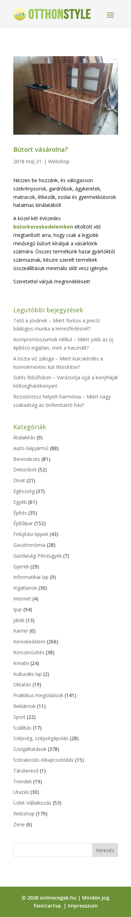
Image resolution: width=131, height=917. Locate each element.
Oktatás (22, 684)
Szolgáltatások (29, 749)
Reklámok (24, 706)
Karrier (20, 630)
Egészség (24, 491)
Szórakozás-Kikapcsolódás (43, 759)
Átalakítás (24, 437)
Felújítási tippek (30, 534)
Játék (18, 620)
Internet (22, 598)
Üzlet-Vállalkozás (32, 802)
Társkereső (25, 770)
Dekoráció (25, 469)
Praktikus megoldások (38, 695)
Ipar (17, 609)
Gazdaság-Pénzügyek (37, 555)
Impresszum (83, 905)
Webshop (59, 161)
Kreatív (21, 663)
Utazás (21, 792)
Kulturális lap (27, 674)
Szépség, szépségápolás (40, 738)
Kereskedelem (29, 641)
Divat (19, 480)
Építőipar (23, 523)
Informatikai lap (31, 577)
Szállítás (22, 727)
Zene (19, 824)
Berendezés (26, 459)
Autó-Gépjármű (31, 448)
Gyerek (21, 566)
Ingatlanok (25, 587)
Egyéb (20, 502)
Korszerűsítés (28, 652)
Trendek (22, 781)
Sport (19, 717)
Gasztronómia (29, 545)
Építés (20, 512)
